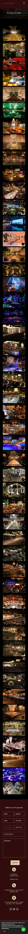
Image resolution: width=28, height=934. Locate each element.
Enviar (15, 862)
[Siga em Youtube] (14, 909)
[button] (14, 33)
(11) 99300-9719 (14, 892)
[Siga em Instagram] (10, 909)
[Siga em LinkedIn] (17, 909)
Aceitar (4, 931)
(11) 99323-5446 (14, 876)
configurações (5, 928)
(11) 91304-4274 (14, 879)
